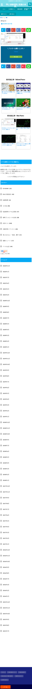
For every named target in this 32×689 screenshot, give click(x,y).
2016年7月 (6, 579)
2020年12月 (6, 300)
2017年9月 (6, 497)
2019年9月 (6, 370)
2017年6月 (6, 515)
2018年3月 (6, 468)
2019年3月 (6, 405)
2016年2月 (6, 590)
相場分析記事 (19, 9)
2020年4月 (6, 329)
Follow (16, 51)
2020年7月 (6, 318)
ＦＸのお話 (6, 246)
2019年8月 (6, 376)
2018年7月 (6, 445)
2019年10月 (6, 364)
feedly (16, 56)
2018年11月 (6, 428)
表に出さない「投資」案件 (27, 9)
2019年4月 (6, 399)
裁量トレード (7, 240)
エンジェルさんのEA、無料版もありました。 (23, 108)
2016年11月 (6, 555)
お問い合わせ (11, 13)
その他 (5, 206)
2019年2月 (6, 410)
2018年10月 (6, 434)
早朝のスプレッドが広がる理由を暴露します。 (23, 92)
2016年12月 (6, 550)
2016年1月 (6, 596)
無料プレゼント (4, 13)
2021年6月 (6, 283)
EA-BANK (6, 188)
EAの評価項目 (7, 194)
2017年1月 (6, 544)
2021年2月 (6, 295)
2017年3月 (6, 532)
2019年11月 (6, 358)
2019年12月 (6, 353)
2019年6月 (6, 387)
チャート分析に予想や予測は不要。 (23, 128)
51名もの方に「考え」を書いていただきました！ (8, 108)
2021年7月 (6, 277)
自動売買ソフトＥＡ (9, 229)
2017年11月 (6, 492)
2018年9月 (6, 439)
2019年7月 (6, 382)
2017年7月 (6, 509)
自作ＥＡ (5, 223)
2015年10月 (6, 613)
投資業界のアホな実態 (9, 211)
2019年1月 (6, 416)
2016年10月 (6, 561)
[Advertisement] (16, 650)
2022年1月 (6, 271)
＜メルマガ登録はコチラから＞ (16, 176)
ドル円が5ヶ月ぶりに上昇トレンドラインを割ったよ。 (8, 144)
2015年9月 (6, 619)
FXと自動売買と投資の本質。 (16, 5)
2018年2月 (6, 474)
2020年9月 (6, 306)
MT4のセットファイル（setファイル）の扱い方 (8, 128)
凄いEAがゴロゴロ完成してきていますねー (8, 92)
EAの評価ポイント (12, 9)
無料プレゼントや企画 (9, 217)
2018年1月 (6, 480)
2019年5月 (6, 393)
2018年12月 (6, 422)
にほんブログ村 (5, 253)
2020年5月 (6, 324)
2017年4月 (6, 526)
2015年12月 (6, 602)
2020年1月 (6, 347)
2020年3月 (6, 335)
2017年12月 (6, 486)
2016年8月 (6, 573)
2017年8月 (6, 503)
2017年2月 (6, 538)
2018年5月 (6, 457)
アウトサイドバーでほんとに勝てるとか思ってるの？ (23, 144)
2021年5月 (6, 289)
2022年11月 (6, 266)
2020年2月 (6, 341)
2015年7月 (6, 631)
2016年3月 (6, 584)
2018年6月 (6, 451)
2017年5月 (6, 521)
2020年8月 (6, 312)
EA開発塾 (5, 200)
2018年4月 (6, 463)
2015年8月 (6, 625)
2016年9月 (6, 567)
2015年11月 (6, 608)
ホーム (4, 9)
